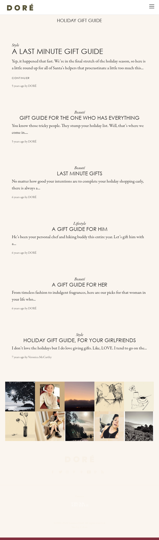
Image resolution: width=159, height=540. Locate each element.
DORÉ (32, 86)
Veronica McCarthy (40, 357)
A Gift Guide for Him (79, 229)
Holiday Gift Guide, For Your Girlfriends (79, 340)
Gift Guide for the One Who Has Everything (79, 118)
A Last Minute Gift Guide (57, 51)
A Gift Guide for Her (79, 285)
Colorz (84, 527)
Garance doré (79, 458)
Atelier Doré (20, 7)
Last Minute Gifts (79, 173)
